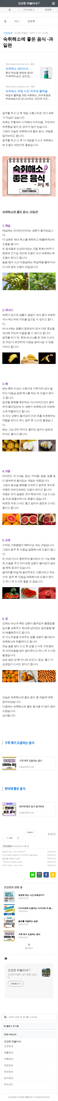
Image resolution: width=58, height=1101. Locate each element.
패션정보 (8, 1071)
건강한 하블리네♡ (29, 3)
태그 (17, 21)
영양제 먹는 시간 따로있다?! (14, 852)
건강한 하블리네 (12, 1041)
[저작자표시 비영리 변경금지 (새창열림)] (51, 834)
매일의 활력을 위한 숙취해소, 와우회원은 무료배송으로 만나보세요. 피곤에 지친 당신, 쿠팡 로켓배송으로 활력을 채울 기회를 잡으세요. (28, 97)
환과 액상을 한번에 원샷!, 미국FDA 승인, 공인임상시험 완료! (19, 74)
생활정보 (8, 1052)
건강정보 (8, 33)
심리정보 (8, 1078)
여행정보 (8, 1059)
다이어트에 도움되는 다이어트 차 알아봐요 (20, 855)
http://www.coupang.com (18, 86)
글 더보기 (29, 948)
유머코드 (8, 1084)
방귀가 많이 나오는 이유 (12, 865)
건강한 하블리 (21, 33)
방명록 (48, 9)
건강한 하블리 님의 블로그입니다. (22, 976)
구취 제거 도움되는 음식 (12, 862)
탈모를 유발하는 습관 (11, 858)
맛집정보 (8, 1065)
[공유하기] (18, 838)
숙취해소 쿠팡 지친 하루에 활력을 (27, 91)
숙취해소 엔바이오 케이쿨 (19, 69)
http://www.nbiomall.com (17, 64)
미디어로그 (29, 9)
